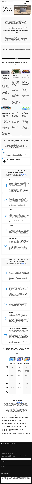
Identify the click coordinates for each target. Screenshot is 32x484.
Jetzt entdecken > (16, 438)
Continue (28, 1)
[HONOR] (3, 443)
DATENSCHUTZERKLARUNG (10, 453)
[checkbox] (16, 50)
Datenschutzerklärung (9, 456)
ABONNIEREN (16, 58)
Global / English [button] (15, 1)
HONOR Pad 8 (7, 264)
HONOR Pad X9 (23, 174)
